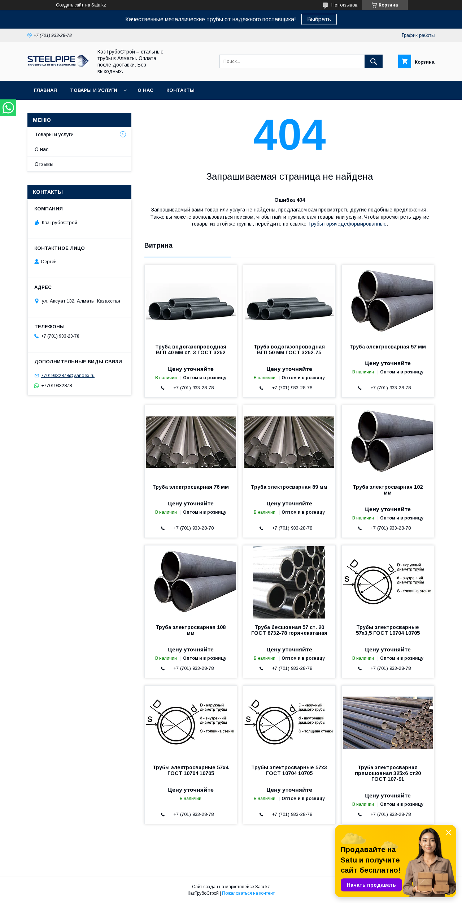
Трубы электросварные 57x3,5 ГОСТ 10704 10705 (388, 630)
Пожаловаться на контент (248, 893)
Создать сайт (69, 5)
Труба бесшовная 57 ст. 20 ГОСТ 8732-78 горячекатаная (289, 630)
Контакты (180, 90)
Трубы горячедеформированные (347, 224)
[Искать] (374, 61)
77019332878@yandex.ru (68, 375)
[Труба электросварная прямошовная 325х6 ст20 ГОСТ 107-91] (388, 722)
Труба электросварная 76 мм (190, 487)
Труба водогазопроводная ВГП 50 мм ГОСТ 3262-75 (289, 349)
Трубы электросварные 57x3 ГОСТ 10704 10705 (289, 770)
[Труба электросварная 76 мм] (191, 441)
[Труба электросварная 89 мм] (289, 441)
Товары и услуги (93, 90)
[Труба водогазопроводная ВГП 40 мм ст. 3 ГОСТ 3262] (191, 301)
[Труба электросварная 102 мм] (388, 441)
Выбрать (319, 19)
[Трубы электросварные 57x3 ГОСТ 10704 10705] (289, 722)
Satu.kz (262, 886)
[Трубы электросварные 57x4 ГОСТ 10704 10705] (191, 722)
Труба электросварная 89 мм (289, 487)
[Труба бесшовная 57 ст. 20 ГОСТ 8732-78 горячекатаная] (289, 581)
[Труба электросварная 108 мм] (191, 581)
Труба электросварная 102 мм (388, 490)
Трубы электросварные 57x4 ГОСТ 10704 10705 (190, 770)
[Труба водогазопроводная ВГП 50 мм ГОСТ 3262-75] (289, 301)
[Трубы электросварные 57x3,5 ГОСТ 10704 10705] (388, 581)
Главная (45, 90)
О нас (145, 90)
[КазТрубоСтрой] (58, 65)
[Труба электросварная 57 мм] (388, 301)
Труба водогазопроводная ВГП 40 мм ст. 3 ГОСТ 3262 (190, 349)
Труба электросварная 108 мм (191, 630)
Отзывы (44, 164)
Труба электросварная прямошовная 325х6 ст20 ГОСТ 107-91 (388, 773)
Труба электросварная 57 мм (387, 347)
